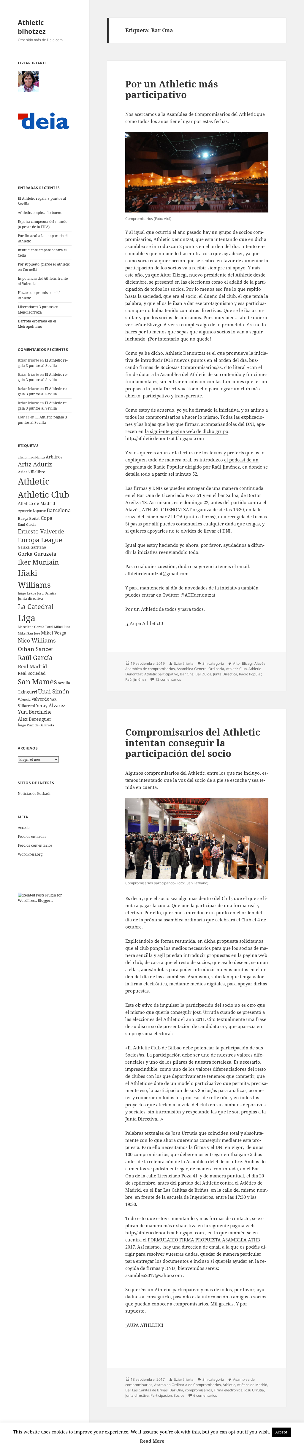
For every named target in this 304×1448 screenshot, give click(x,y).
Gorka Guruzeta (37, 553)
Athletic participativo (161, 674)
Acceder (24, 827)
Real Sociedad (32, 673)
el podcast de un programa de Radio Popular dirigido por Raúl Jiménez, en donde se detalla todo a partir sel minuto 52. (196, 467)
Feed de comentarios (35, 845)
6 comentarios (205, 1395)
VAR (53, 699)
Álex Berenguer (34, 719)
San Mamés (37, 681)
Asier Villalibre (31, 471)
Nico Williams (37, 640)
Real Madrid (32, 666)
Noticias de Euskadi (34, 793)
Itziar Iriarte (184, 663)
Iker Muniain (38, 562)
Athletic (33, 481)
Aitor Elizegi (243, 663)
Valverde (40, 699)
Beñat (34, 518)
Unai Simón (53, 691)
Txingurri (27, 692)
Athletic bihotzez (32, 27)
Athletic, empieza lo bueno (40, 212)
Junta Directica (225, 674)
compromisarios (198, 1390)
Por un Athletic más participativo (171, 89)
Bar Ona (187, 674)
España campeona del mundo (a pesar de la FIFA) (42, 224)
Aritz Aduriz (35, 464)
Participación (161, 1395)
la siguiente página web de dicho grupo (186, 431)
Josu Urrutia (46, 593)
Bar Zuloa (203, 674)
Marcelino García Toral (35, 626)
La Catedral (36, 606)
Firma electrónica (228, 1390)
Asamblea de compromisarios (150, 668)
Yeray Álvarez (50, 705)
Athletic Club (43, 494)
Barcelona (59, 510)
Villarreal (26, 705)
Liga (26, 618)
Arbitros (54, 457)
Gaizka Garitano (32, 547)
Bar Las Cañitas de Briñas (146, 1390)
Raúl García (35, 657)
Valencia (24, 699)
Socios (179, 1395)
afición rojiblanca (31, 457)
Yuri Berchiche (35, 712)
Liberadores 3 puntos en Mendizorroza (38, 309)
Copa (47, 517)
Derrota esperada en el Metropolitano (37, 324)
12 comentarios (168, 679)
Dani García (27, 524)
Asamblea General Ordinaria (200, 668)
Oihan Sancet (35, 649)
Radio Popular (250, 674)
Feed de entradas (32, 836)
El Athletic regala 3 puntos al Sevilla (43, 363)
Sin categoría (213, 663)
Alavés (259, 663)
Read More (152, 1441)
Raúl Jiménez (135, 679)
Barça (23, 518)
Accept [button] (281, 1432)
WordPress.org (30, 854)
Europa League (40, 540)
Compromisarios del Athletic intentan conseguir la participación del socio (192, 743)
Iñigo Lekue (27, 593)
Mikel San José (29, 633)
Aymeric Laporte (32, 510)
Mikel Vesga (53, 633)
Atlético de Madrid (36, 503)
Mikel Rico (62, 626)
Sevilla (64, 682)
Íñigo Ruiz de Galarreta (36, 725)
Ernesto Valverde (41, 531)
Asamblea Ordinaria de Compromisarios (187, 1384)
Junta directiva (30, 598)
